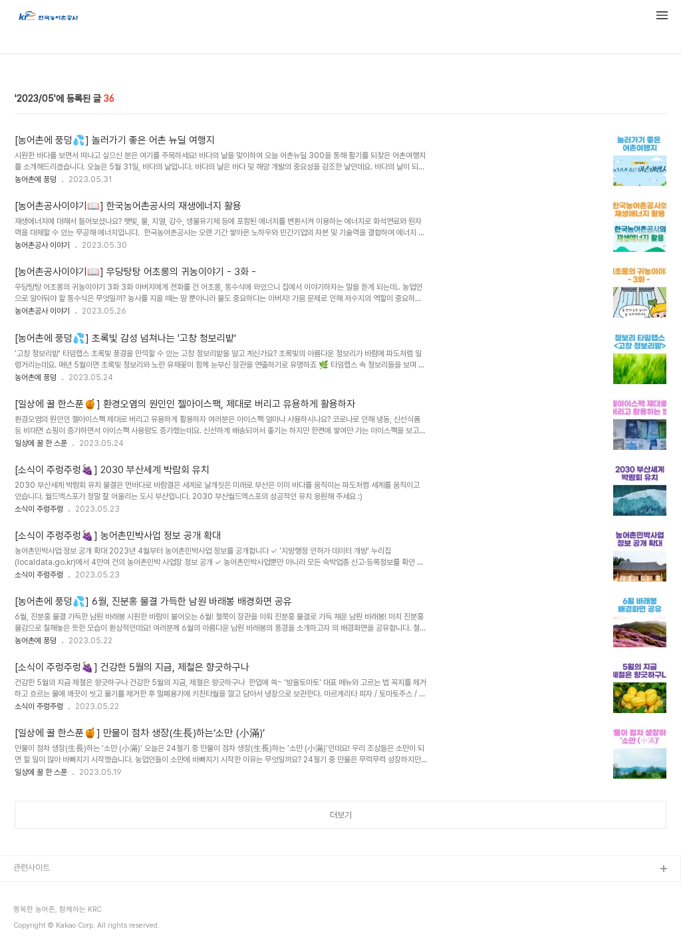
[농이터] (47, 17)
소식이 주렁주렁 (39, 509)
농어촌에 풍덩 (36, 179)
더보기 (341, 815)
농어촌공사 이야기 (42, 245)
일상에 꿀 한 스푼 (41, 443)
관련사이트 (31, 868)
